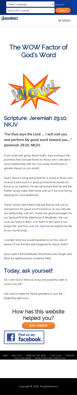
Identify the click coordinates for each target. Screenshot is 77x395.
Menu (66, 20)
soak (7, 221)
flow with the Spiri (34, 226)
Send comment (38, 325)
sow (35, 221)
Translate (67, 5)
